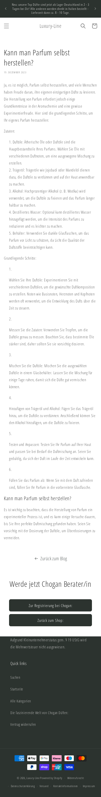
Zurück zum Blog (53, 558)
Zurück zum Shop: (51, 620)
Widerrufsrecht (75, 778)
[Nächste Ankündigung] (95, 8)
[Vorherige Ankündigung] (5, 8)
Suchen (15, 677)
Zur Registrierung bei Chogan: (51, 605)
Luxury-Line (33, 778)
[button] (6, 26)
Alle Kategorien (20, 701)
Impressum (89, 786)
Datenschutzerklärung (23, 786)
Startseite (16, 689)
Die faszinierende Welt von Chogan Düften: (39, 712)
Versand (44, 786)
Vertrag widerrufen (23, 724)
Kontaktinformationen (65, 786)
